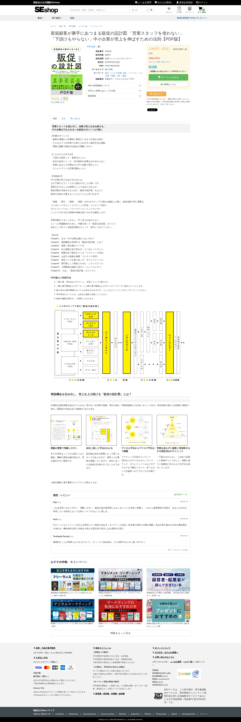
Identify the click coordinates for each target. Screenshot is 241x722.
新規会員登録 (186, 2)
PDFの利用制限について (98, 85)
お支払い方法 (41, 658)
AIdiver (174, 714)
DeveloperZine (188, 714)
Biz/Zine (122, 714)
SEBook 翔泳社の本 (42, 714)
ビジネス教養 (116, 73)
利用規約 (155, 670)
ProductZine (161, 714)
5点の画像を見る (57, 102)
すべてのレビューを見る (178, 550)
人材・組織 (121, 76)
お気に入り (169, 12)
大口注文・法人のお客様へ (166, 652)
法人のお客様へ (165, 2)
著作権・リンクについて (160, 679)
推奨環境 (92, 96)
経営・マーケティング (132, 73)
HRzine (148, 714)
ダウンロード (189, 12)
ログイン (203, 2)
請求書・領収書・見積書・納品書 (110, 694)
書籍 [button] (40, 18)
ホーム (53, 26)
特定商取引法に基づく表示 (161, 673)
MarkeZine (73, 714)
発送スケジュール (103, 648)
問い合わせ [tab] (75, 118)
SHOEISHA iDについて (160, 684)
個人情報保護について (160, 676)
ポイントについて (162, 648)
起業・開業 (110, 76)
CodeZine (59, 714)
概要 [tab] (55, 118)
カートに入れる (170, 77)
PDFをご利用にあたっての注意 (101, 91)
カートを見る (201, 11)
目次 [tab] (64, 118)
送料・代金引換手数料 (45, 648)
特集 (72, 18)
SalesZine (135, 714)
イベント (204, 714)
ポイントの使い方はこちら (159, 62)
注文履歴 (179, 12)
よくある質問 (144, 2)
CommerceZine (107, 714)
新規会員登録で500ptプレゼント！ (192, 18)
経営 (107, 73)
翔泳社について (157, 682)
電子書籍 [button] (56, 18)
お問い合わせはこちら (164, 657)
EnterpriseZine (89, 714)
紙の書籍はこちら (168, 84)
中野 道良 (91, 46)
